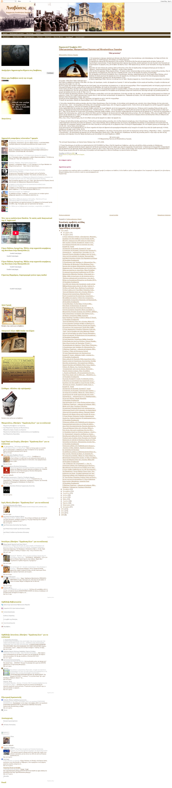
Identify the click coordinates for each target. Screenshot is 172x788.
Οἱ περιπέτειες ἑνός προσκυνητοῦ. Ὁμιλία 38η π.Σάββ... (79, 327)
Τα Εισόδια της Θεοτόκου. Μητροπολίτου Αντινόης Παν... (79, 442)
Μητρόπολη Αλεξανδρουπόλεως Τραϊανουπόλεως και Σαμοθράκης (21, 432)
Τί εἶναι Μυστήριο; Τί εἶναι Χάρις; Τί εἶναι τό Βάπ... (77, 303)
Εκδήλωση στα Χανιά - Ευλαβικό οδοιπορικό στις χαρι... (79, 473)
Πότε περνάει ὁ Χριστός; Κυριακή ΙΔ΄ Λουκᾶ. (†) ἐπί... (78, 242)
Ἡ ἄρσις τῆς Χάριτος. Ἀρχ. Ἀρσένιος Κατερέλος (76, 367)
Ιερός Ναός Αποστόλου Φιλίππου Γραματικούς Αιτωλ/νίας (19, 486)
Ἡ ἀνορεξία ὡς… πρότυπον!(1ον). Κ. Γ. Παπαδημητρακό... (79, 396)
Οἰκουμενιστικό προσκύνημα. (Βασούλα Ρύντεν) (77, 294)
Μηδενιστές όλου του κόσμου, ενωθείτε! (21, 456)
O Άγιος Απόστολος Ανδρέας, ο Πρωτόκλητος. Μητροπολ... (80, 236)
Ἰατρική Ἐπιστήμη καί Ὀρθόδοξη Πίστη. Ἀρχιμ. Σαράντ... (79, 365)
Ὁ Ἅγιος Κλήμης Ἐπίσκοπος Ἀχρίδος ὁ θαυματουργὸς (78, 416)
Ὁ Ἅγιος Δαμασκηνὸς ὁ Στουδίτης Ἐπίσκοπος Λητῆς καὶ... (79, 329)
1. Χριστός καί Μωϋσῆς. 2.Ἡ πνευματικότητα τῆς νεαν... (79, 373)
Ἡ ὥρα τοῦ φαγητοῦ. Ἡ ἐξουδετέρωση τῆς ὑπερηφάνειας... (79, 335)
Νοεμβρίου (66, 234)
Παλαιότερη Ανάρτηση (164, 215)
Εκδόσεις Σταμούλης (8, 615)
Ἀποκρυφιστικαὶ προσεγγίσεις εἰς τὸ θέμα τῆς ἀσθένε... (78, 424)
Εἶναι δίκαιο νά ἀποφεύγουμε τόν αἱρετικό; (75, 305)
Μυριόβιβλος (6, 626)
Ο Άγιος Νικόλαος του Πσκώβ (11, 760)
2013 (62, 230)
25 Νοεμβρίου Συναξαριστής (71, 357)
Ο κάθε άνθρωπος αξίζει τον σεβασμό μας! (14, 448)
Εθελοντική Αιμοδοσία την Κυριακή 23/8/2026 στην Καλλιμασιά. (27, 467)
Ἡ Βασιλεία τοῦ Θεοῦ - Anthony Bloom (13, 518)
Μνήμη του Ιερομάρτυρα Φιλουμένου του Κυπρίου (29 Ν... (80, 280)
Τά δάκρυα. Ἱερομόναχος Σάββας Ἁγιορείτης (75, 315)
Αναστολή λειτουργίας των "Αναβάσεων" (19, 191)
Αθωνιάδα (6, 776)
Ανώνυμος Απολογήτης (9, 724)
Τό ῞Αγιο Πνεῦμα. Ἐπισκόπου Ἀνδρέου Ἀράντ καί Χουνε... (80, 477)
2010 (62, 513)
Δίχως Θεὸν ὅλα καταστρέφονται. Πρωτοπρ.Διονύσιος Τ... (79, 426)
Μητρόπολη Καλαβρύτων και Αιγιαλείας (14, 425)
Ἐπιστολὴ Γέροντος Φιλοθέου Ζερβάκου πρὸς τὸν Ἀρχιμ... (79, 254)
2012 (62, 509)
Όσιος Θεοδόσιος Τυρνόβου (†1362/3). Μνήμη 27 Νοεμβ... (80, 317)
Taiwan (5, 710)
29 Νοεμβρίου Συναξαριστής (71, 282)
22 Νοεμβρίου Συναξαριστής (71, 420)
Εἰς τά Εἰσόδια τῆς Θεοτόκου (71, 450)
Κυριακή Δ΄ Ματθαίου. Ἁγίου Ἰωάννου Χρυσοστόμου (22, 162)
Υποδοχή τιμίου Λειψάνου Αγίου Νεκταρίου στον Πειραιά (79, 438)
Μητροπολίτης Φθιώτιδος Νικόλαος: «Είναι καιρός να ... (79, 274)
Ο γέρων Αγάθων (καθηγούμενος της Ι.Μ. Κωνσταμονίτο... (79, 469)
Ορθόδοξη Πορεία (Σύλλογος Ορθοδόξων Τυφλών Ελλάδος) (19, 651)
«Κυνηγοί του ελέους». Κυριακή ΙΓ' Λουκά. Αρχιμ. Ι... (78, 384)
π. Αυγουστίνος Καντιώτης (10, 639)
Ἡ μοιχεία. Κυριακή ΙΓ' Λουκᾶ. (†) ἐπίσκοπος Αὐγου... (78, 378)
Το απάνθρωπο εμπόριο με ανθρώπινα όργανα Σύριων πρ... (79, 451)
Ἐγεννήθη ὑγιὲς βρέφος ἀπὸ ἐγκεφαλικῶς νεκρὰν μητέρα (79, 284)
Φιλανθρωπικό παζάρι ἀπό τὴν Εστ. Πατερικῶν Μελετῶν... (79, 436)
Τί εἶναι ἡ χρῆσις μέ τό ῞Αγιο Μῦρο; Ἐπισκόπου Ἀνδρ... (79, 290)
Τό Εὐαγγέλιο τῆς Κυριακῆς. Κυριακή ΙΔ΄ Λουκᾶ (77, 248)
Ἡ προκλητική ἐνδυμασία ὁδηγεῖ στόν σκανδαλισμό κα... (79, 408)
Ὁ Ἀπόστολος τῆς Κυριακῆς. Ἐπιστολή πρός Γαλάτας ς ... (79, 390)
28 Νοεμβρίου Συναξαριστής (71, 302)
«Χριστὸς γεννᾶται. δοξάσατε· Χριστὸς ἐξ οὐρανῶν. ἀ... (78, 448)
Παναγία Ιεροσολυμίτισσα (10, 721)
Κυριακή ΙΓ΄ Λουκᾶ (68, 386)
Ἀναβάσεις (16, 7)
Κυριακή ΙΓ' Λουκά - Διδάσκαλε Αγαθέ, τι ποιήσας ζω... (78, 355)
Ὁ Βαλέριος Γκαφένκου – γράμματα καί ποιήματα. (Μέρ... (79, 349)
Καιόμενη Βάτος (7, 588)
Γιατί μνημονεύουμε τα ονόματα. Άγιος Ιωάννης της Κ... (78, 313)
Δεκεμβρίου (66, 232)
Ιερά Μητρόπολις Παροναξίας (11, 434)
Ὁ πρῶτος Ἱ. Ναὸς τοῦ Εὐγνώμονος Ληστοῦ (75, 351)
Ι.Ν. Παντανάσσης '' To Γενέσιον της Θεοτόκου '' (16, 446)
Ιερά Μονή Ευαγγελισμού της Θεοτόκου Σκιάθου (16, 528)
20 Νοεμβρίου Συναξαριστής (71, 461)
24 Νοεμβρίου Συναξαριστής (71, 376)
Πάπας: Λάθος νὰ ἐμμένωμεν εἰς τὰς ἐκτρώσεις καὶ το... (78, 276)
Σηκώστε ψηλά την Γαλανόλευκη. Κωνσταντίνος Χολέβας (79, 361)
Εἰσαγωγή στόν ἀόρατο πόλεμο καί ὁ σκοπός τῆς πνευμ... (79, 414)
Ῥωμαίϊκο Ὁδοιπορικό (9, 576)
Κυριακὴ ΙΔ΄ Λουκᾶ (68, 246)
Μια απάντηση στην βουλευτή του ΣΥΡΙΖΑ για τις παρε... (79, 467)
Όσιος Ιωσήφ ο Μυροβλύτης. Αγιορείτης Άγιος (76, 481)
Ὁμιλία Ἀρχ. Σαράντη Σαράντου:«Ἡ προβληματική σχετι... (79, 418)
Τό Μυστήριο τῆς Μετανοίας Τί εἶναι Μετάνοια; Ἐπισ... (78, 264)
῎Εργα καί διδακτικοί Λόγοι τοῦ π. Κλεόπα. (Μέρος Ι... (78, 292)
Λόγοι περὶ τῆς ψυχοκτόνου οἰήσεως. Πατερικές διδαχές (79, 412)
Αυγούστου (66, 493)
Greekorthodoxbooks (9, 612)
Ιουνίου (65, 497)
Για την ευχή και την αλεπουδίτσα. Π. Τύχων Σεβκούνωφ (79, 479)
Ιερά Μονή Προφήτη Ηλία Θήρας (12, 505)
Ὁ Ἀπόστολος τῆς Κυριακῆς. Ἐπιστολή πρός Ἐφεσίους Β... (79, 250)
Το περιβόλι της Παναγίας (10, 619)
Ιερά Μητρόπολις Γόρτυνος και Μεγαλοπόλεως (16, 427)
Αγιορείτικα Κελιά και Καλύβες (11, 767)
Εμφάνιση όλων (50, 436)
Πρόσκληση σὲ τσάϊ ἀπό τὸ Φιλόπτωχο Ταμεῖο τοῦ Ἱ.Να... (79, 440)
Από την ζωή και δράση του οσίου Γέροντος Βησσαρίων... (79, 333)
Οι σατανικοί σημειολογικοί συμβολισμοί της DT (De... (78, 272)
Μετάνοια (65, 154)
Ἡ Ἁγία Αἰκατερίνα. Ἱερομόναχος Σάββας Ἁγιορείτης (78, 339)
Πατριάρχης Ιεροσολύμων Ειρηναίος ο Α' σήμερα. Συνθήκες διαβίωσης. (27, 148)
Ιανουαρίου (66, 507)
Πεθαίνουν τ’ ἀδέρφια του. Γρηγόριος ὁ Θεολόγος (77, 487)
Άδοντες (5, 565)
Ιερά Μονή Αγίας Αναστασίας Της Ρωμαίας (15, 525)
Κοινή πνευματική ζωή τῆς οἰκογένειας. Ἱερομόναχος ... (78, 296)
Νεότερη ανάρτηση (64, 215)
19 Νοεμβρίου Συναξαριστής (71, 483)
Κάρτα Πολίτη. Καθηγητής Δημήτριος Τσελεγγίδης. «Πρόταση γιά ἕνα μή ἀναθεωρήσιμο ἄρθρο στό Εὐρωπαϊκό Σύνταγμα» (27, 199)
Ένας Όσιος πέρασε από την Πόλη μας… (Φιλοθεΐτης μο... (79, 375)
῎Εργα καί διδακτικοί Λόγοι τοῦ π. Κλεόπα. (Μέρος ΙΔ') (78, 321)
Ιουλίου (65, 495)
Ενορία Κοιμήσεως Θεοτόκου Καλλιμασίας (15, 466)
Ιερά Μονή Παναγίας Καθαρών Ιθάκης (13, 516)
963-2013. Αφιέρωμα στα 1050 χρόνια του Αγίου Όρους (79, 240)
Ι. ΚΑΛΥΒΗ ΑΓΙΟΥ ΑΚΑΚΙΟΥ (11, 769)
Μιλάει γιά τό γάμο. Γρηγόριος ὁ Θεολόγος (75, 406)
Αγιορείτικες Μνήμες (9, 747)
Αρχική (5, 33)
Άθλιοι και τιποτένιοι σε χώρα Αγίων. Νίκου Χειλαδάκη (79, 270)
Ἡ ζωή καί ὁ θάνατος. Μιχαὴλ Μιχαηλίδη (74, 398)
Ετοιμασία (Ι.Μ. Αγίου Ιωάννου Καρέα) (14, 608)
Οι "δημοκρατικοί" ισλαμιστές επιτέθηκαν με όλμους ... (79, 434)
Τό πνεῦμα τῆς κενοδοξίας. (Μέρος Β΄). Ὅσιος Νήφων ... (79, 392)
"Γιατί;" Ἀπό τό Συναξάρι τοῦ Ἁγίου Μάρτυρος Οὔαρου (78, 331)
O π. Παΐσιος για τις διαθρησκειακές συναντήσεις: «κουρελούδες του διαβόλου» (29, 206)
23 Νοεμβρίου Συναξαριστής (71, 400)
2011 (62, 511)
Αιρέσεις (38, 33)
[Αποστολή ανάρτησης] (76, 153)
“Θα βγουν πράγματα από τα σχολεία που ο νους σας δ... (79, 278)
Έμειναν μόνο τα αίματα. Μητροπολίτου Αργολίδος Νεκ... (79, 266)
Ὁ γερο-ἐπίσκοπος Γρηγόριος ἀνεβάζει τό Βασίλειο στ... (79, 323)
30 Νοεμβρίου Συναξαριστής (71, 260)
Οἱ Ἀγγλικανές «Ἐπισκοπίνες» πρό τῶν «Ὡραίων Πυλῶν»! (24, 141)
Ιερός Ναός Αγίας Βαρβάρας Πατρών (13, 455)
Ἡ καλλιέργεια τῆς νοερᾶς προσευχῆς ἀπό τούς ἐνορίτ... (78, 394)
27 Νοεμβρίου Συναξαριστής (71, 319)
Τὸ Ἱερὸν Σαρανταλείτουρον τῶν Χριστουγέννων (77, 353)
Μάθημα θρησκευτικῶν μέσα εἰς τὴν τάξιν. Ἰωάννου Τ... (79, 286)
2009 (62, 515)
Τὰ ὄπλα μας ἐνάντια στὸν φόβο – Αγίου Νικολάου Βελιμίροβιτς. (20, 653)
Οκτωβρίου (66, 489)
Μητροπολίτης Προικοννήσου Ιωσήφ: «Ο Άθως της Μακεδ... (80, 457)
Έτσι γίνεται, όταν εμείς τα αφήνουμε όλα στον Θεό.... (78, 430)
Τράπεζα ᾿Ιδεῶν (7, 681)
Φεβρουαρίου (67, 505)
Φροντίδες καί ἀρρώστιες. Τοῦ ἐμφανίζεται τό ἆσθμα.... (78, 363)
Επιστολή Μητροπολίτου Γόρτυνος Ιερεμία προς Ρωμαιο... (79, 325)
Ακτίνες (5, 554)
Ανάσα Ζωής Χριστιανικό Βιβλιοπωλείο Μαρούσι (16, 604)
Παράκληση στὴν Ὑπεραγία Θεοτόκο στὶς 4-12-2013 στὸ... (79, 268)
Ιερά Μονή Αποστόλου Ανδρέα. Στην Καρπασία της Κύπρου (80, 258)
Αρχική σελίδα (113, 215)
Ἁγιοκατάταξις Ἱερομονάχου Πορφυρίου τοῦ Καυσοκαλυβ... (80, 300)
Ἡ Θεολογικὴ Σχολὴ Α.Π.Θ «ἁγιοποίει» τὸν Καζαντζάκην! (79, 410)
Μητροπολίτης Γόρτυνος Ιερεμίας (76, 154)
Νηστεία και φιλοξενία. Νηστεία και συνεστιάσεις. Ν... (78, 307)
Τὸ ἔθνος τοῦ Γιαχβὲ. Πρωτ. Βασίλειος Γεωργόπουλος (78, 288)
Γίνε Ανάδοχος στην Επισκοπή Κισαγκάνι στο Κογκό (17, 478)
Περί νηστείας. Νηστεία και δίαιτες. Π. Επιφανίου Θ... (78, 453)
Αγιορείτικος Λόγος (8, 736)
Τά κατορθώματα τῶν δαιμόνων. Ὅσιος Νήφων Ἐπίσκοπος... (80, 345)
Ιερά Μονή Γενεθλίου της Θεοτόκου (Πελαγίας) (16, 532)
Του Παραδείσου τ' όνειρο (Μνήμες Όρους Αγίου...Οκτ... (79, 471)
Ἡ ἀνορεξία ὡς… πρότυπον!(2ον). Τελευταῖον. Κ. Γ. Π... (79, 252)
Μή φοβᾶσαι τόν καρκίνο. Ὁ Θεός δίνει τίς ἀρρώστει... (78, 298)
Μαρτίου (65, 503)
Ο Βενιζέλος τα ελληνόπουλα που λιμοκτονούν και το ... (79, 380)
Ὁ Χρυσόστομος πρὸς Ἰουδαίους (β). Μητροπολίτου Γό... (79, 347)
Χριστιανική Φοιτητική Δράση (11, 660)
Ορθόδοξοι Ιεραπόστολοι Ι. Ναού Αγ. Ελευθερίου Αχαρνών (18, 477)
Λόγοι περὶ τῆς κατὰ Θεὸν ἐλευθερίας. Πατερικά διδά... (78, 256)
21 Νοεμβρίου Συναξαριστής (71, 444)
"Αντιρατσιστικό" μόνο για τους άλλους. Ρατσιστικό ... (78, 369)
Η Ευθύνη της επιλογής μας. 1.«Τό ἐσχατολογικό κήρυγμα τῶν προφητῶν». (28, 155)
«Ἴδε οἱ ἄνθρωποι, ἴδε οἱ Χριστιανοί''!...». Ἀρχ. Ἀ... (77, 463)
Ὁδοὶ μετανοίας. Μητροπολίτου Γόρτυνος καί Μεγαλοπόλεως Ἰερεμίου (90, 49)
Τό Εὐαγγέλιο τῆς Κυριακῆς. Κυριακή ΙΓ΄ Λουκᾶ (76, 388)
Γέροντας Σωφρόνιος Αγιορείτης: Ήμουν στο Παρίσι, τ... (79, 309)
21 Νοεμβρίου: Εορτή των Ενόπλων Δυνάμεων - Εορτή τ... (79, 432)
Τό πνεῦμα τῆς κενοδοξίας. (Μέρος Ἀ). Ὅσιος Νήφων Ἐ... (79, 455)
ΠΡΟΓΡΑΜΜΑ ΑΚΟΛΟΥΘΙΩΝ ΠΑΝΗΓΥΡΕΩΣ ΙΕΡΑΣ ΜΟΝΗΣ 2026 (28, 506)
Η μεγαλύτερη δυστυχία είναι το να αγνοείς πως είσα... (78, 244)
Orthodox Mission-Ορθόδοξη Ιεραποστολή (14, 700)
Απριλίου (66, 501)
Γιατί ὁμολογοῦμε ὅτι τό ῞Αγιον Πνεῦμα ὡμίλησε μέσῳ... (79, 402)
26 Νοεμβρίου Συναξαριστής (71, 337)
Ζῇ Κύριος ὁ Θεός (15, 578)
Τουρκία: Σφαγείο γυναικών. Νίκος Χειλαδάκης (76, 371)
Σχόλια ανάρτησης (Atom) (74, 219)
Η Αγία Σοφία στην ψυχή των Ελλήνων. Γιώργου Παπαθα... (79, 341)
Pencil (60, 156)
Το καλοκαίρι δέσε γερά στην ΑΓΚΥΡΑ (13, 661)
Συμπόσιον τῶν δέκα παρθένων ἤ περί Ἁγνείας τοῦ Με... (79, 238)
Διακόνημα (6, 759)
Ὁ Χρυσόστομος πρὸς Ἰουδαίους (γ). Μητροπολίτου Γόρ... (79, 262)
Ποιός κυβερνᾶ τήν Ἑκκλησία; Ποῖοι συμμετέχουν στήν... (79, 359)
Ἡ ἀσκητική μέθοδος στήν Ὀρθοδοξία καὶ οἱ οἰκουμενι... (79, 422)
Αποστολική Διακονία (9, 623)
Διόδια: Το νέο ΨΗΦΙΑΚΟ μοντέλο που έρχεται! (16, 589)
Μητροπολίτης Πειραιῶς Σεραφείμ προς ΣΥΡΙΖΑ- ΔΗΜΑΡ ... (80, 311)
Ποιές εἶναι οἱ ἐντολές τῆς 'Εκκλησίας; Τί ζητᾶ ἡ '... (77, 343)
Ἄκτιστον (5, 668)
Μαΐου (65, 499)
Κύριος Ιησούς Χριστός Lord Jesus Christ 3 (15, 544)
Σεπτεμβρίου (67, 491)
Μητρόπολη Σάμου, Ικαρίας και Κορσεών (14, 430)
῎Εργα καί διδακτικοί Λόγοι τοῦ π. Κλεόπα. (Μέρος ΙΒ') (78, 459)
